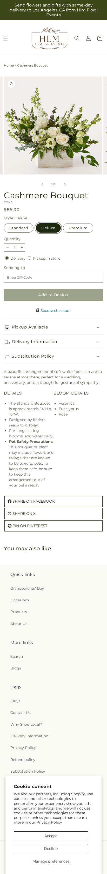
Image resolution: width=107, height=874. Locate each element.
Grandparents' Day (27, 588)
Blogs (15, 668)
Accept (50, 835)
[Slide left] (42, 184)
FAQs (15, 701)
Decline (51, 848)
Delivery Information (29, 736)
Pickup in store (46, 258)
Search (16, 656)
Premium (78, 228)
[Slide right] (65, 184)
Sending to (22, 268)
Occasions (19, 600)
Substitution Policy (27, 771)
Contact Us (20, 712)
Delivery (18, 258)
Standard (18, 228)
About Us (18, 623)
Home (9, 65)
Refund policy (22, 759)
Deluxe (48, 228)
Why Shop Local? (26, 724)
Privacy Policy (49, 822)
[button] (77, 38)
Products (18, 611)
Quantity (12, 238)
